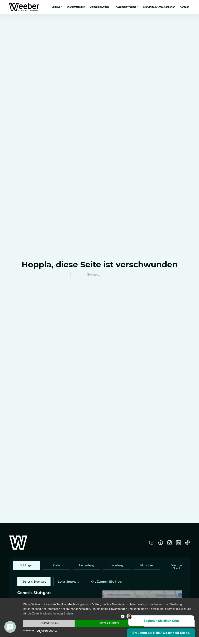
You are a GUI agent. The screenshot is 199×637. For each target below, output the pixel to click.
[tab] (26, 565)
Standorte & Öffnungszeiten (159, 6)
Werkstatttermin (76, 6)
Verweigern (49, 623)
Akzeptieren (109, 623)
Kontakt (184, 6)
